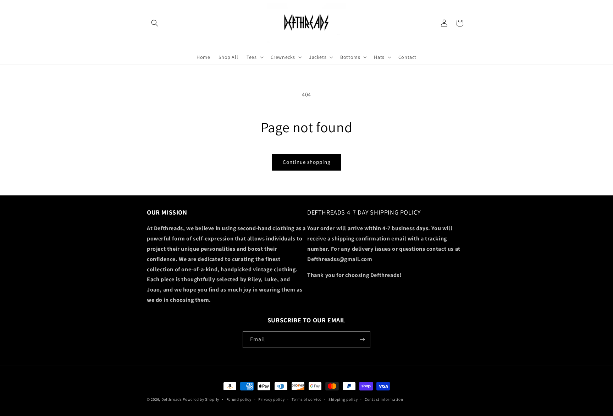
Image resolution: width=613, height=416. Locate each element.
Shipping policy (343, 399)
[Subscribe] (362, 339)
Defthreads (171, 399)
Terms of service (306, 399)
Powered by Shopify (201, 399)
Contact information (384, 399)
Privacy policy (271, 399)
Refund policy (239, 399)
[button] (154, 23)
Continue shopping (307, 162)
